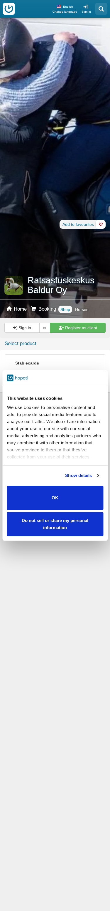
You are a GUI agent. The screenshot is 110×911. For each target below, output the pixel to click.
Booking (46, 309)
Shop (65, 309)
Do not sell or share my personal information (55, 524)
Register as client (80, 327)
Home (19, 309)
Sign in (86, 11)
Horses (81, 309)
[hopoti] (9, 9)
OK (55, 497)
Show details (78, 475)
